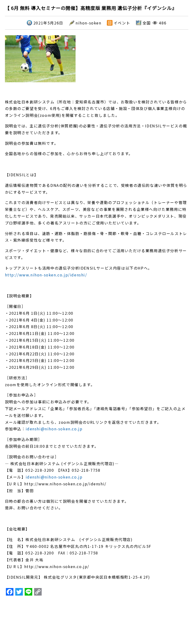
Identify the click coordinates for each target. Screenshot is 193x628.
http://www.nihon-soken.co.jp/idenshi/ (46, 275)
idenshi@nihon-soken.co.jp (54, 429)
